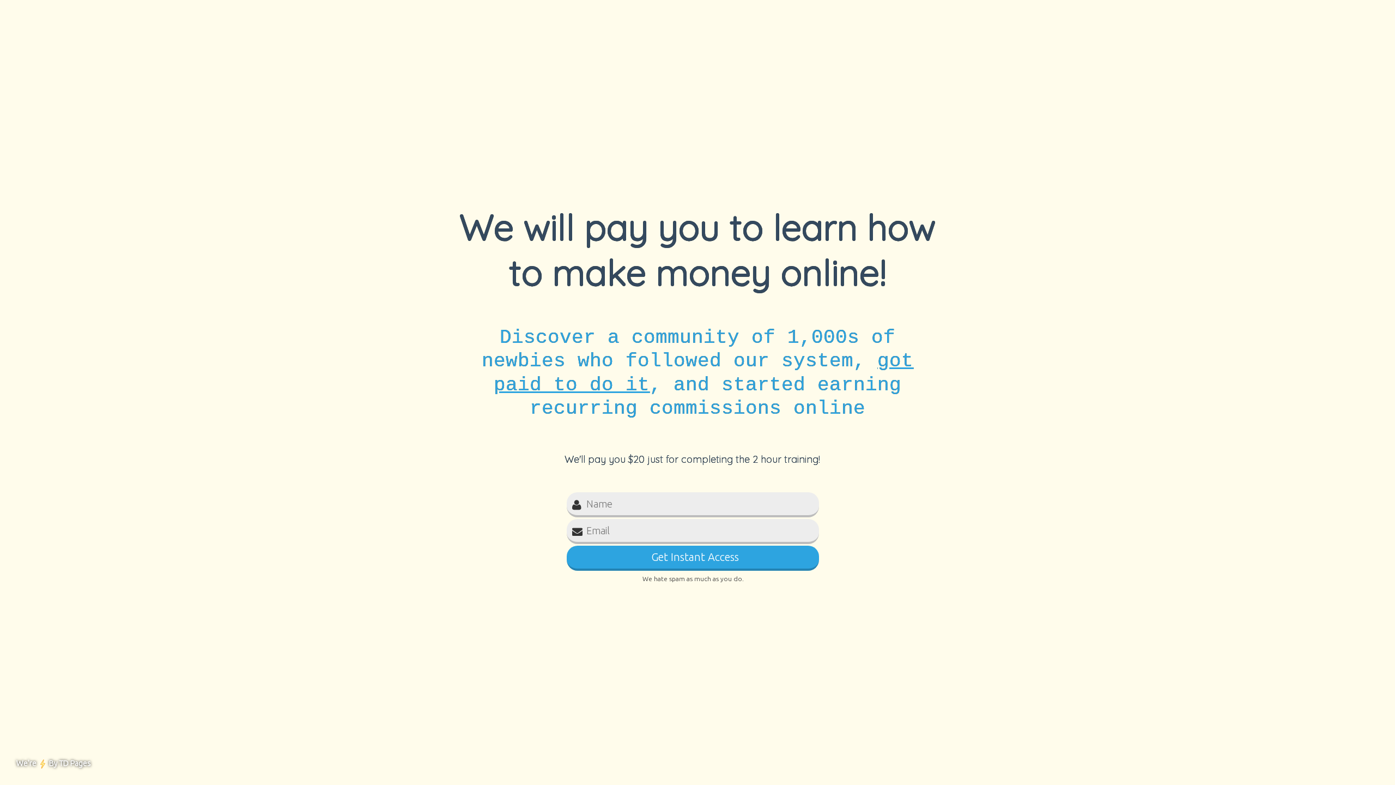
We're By (53, 763)
